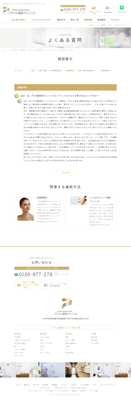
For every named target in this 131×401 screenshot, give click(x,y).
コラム (110, 25)
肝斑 (41, 340)
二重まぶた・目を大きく (22, 340)
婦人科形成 (69, 352)
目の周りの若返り (20, 343)
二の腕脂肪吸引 (105, 70)
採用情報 (83, 391)
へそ (67, 349)
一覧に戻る (65, 172)
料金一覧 (75, 20)
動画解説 (102, 20)
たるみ (42, 346)
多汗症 (68, 346)
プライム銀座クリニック (65, 306)
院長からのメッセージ (61, 388)
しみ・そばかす (45, 337)
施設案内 (74, 391)
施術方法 (61, 20)
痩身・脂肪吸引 (71, 343)
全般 (32, 70)
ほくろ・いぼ (44, 352)
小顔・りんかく (19, 352)
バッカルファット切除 (100, 197)
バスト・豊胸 (70, 340)
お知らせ (91, 25)
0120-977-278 (36, 274)
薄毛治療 (94, 340)
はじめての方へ (19, 20)
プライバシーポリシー (121, 25)
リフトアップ (18, 355)
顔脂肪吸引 (23, 50)
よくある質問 (101, 25)
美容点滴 (94, 337)
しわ (41, 349)
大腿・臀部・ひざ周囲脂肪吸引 (50, 70)
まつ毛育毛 (95, 343)
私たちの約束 (49, 391)
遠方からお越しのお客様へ (79, 388)
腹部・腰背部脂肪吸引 (86, 70)
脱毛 (67, 337)
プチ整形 (17, 337)
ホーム (5, 50)
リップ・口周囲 (19, 349)
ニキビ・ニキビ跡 (46, 343)
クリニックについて (41, 20)
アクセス (115, 20)
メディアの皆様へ (94, 391)
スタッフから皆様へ (62, 391)
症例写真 (88, 20)
